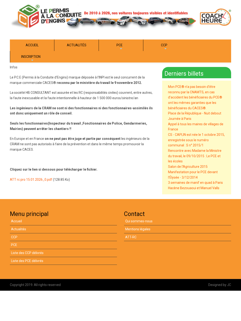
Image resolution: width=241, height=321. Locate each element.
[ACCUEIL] (120, 17)
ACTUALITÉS (76, 45)
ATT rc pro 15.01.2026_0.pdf (31, 179)
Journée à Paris (179, 119)
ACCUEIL (32, 45)
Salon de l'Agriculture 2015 (188, 166)
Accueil (16, 221)
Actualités (18, 229)
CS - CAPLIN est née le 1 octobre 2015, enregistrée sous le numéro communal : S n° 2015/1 (196, 140)
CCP (165, 47)
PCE (120, 47)
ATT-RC (131, 237)
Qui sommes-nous (139, 221)
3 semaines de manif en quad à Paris (195, 182)
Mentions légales (137, 229)
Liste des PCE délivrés (27, 261)
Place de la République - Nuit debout (194, 113)
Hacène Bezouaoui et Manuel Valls (193, 188)
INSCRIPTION (30, 59)
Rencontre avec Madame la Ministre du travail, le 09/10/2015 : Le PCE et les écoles (194, 156)
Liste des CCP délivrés (27, 253)
